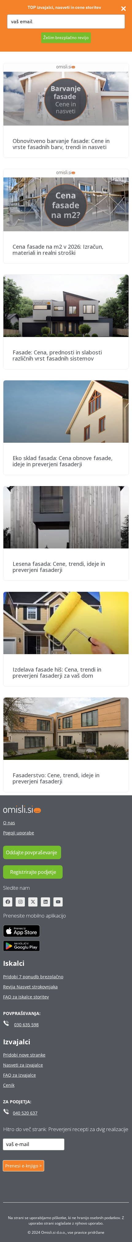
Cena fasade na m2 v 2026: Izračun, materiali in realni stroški (58, 249)
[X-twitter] (32, 902)
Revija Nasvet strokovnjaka (30, 987)
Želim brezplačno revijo (66, 37)
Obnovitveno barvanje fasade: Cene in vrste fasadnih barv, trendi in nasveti (61, 144)
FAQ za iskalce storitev (26, 997)
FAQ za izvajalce (19, 1075)
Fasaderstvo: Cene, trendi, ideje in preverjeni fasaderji (56, 778)
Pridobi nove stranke (24, 1055)
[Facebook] (7, 902)
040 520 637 (25, 1113)
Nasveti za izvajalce (23, 1065)
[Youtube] (58, 902)
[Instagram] (20, 902)
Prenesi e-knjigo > (23, 1166)
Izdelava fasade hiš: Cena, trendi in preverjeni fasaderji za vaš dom (57, 672)
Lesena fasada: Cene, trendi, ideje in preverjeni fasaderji (59, 566)
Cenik (8, 1085)
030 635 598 (26, 1025)
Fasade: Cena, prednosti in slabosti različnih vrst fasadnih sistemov (57, 355)
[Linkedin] (45, 902)
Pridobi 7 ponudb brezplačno (33, 977)
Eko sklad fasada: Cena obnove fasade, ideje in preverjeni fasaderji (63, 461)
